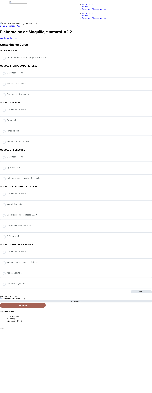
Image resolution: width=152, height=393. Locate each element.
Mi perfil (85, 6)
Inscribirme (23, 305)
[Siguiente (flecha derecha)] (3, 328)
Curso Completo (7, 26)
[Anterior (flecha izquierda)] (1, 328)
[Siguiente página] (150, 291)
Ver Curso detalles (8, 38)
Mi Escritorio (87, 4)
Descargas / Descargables (94, 9)
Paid (19, 26)
